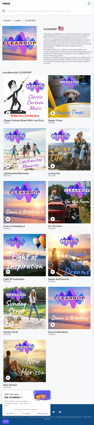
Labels (18, 20)
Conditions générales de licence (68, 416)
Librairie (6, 20)
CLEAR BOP (30, 20)
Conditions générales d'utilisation (39, 416)
